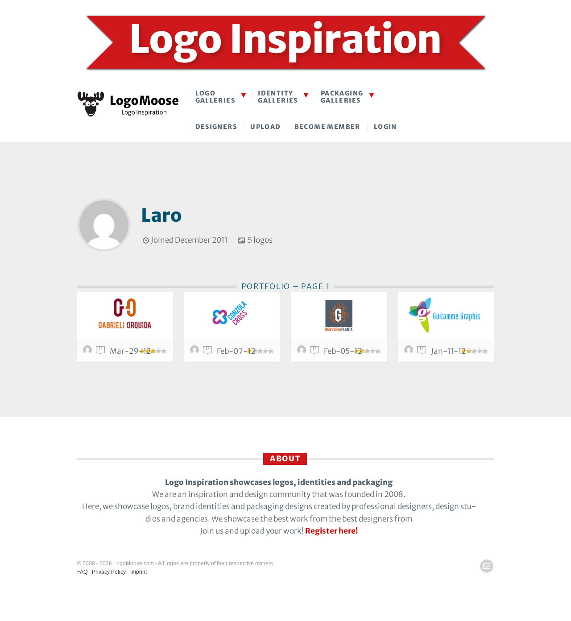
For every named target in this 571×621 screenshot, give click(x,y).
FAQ (82, 572)
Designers (216, 127)
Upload (265, 127)
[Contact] (486, 566)
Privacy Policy (109, 572)
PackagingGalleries (342, 96)
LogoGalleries (215, 96)
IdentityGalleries (278, 96)
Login (385, 127)
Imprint (138, 572)
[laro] (89, 352)
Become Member (327, 127)
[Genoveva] (339, 315)
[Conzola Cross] (232, 315)
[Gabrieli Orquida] (125, 315)
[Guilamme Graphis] (446, 315)
